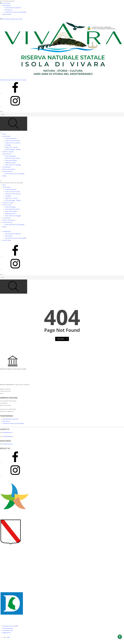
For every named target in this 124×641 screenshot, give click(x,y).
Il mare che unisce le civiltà (12, 140)
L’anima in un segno (8, 151)
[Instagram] (15, 106)
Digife (8, 637)
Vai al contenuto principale (7, 1)
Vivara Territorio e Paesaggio (13, 165)
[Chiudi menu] (22, 183)
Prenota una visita (7, 171)
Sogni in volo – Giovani (11, 147)
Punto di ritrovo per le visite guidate (14, 173)
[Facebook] (15, 93)
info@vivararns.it (8, 432)
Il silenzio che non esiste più (12, 143)
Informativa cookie (8, 630)
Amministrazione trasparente (13, 7)
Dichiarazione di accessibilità (10, 626)
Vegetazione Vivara (10, 162)
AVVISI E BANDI (7, 14)
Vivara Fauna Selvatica (11, 160)
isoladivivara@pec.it (8, 436)
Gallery (4, 176)
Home (4, 134)
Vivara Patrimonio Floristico (12, 158)
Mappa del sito (7, 632)
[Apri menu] (0, 132)
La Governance (7, 167)
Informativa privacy (8, 628)
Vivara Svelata (6, 136)
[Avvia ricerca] (13, 124)
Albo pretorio (8, 10)
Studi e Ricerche (7, 154)
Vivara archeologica (10, 156)
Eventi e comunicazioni (9, 169)
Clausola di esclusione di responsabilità (15, 12)
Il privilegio (8, 145)
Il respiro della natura (11, 138)
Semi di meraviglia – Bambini (13, 149)
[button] (120, 637)
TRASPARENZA (7, 5)
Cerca (1, 111)
